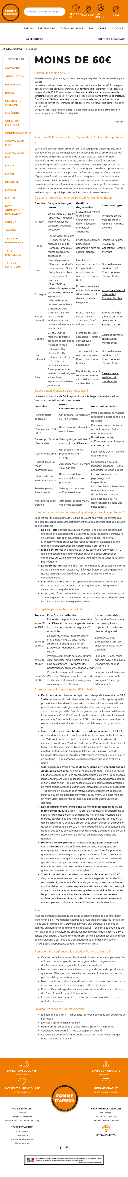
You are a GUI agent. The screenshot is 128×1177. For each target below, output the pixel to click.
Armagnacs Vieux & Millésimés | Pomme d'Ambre (113, 294)
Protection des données (106, 1116)
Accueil (6, 49)
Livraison (22, 1112)
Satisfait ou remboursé (22, 1116)
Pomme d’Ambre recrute (22, 1139)
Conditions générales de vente (106, 1120)
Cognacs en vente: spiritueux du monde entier (112, 339)
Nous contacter (22, 1143)
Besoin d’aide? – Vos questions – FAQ (22, 1120)
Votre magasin (22, 1131)
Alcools (17, 49)
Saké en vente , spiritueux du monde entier (110, 377)
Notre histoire (22, 1135)
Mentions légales (106, 1112)
